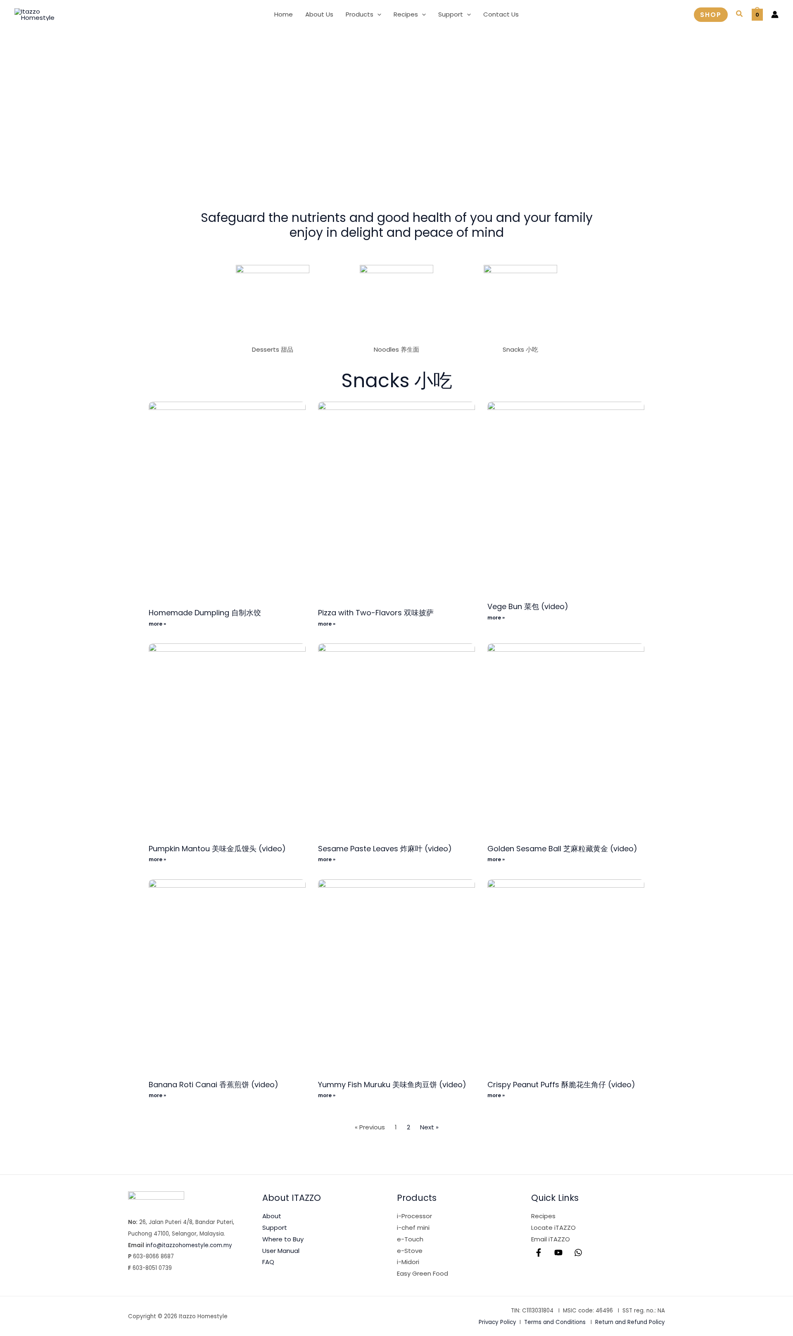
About (271, 1216)
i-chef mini (413, 1227)
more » (157, 623)
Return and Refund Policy (630, 1322)
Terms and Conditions (555, 1322)
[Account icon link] (775, 14)
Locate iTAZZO (553, 1227)
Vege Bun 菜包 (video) (527, 606)
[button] (377, 14)
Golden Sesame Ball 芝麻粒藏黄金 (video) (562, 848)
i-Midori (408, 1261)
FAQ (268, 1261)
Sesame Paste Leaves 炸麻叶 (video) (385, 848)
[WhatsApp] (578, 1252)
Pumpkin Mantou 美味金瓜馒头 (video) (217, 848)
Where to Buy (283, 1239)
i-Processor (414, 1216)
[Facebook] (538, 1252)
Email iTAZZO (550, 1239)
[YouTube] (558, 1252)
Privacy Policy (497, 1322)
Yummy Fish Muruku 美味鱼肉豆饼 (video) (392, 1084)
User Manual (280, 1250)
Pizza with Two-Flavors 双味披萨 (376, 612)
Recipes (543, 1216)
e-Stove (410, 1250)
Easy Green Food (422, 1273)
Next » (429, 1127)
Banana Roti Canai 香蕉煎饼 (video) (213, 1084)
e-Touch (410, 1239)
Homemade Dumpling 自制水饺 (205, 612)
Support (274, 1227)
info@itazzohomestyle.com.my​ (189, 1245)
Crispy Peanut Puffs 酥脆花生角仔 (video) (561, 1084)
